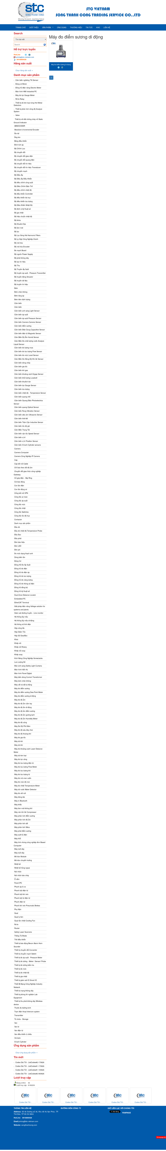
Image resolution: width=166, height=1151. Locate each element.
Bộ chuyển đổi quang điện (24, 160)
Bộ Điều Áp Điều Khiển (23, 178)
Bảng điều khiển (20, 141)
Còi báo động (19, 482)
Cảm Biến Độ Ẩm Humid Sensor (26, 337)
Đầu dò (17, 527)
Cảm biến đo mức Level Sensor (26, 355)
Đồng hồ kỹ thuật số (22, 591)
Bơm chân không (20, 292)
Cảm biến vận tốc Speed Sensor (26, 433)
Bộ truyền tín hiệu (21, 284)
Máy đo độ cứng (20, 722)
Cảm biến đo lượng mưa (23, 347)
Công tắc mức (19, 504)
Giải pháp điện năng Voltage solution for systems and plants (29, 608)
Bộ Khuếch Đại (20, 224)
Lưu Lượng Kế (19, 662)
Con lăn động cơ (20, 489)
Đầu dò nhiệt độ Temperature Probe (28, 531)
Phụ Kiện (17, 909)
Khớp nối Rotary (20, 647)
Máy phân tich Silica (22, 827)
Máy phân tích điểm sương (24, 816)
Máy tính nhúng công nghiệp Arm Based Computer (29, 844)
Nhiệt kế (17, 864)
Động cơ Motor (21, 84)
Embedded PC (20, 598)
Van (15, 1023)
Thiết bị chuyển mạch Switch (25, 953)
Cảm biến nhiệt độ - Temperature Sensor (30, 393)
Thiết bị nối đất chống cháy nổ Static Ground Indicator (28, 121)
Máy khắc (18, 804)
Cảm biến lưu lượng (22, 389)
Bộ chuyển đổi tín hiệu (22, 163)
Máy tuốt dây (19, 849)
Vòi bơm (17, 1038)
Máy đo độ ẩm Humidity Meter (26, 718)
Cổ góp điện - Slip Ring (23, 478)
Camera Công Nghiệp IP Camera (27, 456)
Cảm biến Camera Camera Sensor (27, 322)
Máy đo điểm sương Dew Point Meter (28, 692)
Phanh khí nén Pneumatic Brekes (27, 905)
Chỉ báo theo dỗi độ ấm (23, 467)
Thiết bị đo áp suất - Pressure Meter (28, 957)
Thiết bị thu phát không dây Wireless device (28, 1003)
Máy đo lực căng (20, 759)
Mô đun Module (20, 856)
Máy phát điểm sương (22, 831)
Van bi (16, 1026)
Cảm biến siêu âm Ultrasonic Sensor (28, 414)
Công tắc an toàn (21, 497)
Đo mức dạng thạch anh (23, 553)
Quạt (16, 913)
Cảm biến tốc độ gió (22, 426)
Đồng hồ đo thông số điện (24, 583)
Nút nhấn (17, 871)
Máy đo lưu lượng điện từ (24, 763)
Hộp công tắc (19, 628)
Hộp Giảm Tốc (20, 632)
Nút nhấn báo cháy (21, 875)
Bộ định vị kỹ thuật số (22, 209)
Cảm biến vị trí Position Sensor (26, 441)
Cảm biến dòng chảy (22, 362)
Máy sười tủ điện (20, 834)
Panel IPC (18, 883)
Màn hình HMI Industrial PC (26, 91)
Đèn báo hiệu (19, 542)
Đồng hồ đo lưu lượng (22, 576)
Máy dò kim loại (20, 755)
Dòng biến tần (19, 557)
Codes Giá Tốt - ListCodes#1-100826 (29, 1070)
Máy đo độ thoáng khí (22, 733)
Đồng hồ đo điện (20, 568)
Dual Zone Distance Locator (25, 595)
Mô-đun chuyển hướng (23, 860)
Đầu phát (17, 538)
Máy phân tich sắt (21, 823)
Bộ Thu (17, 265)
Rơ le (16, 924)
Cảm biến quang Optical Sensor (26, 407)
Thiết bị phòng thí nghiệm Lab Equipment (25, 996)
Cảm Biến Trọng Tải (22, 430)
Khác (16, 639)
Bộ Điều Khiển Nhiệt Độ (23, 205)
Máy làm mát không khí (23, 808)
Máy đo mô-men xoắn (22, 778)
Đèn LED (17, 546)
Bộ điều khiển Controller (23, 194)
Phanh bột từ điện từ (22, 898)
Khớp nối (17, 643)
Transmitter (18, 1015)
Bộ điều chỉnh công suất (23, 182)
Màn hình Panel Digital (23, 673)
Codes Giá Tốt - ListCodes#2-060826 (29, 1073)
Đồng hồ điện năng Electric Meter (28, 87)
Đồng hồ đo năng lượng (23, 580)
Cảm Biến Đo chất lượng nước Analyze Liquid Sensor (29, 342)
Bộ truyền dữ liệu (20, 280)
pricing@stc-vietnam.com (25, 57)
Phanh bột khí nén (21, 894)
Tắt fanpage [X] (161, 1137)
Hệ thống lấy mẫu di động (24, 620)
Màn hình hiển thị (21, 669)
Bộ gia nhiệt (18, 212)
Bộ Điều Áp (18, 175)
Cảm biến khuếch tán (22, 381)
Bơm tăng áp (19, 295)
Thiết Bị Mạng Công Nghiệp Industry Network (28, 985)
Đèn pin (17, 549)
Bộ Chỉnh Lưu (19, 148)
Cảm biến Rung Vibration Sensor (27, 411)
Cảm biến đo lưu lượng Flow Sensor (28, 351)
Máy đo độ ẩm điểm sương (24, 711)
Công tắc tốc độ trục (22, 515)
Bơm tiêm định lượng (22, 299)
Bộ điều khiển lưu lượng (23, 201)
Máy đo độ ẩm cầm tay (23, 703)
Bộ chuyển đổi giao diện (23, 156)
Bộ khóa (17, 220)
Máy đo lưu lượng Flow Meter (25, 767)
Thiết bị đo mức (20, 969)
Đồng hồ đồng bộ (21, 587)
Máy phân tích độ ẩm (22, 819)
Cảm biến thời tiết (21, 418)
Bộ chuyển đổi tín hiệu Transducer (27, 167)
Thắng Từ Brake (20, 935)
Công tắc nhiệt (20, 508)
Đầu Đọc (17, 534)
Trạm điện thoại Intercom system (27, 1011)
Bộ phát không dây (21, 258)
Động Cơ (17, 561)
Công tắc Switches (21, 512)
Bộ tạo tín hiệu (20, 261)
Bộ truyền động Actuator (23, 277)
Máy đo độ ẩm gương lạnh (24, 715)
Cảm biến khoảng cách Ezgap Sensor (28, 374)
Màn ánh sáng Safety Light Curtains (28, 666)
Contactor (18, 519)
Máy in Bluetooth (20, 801)
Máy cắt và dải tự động (23, 684)
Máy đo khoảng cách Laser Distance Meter (28, 750)
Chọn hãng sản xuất (24, 70)
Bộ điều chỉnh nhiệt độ (23, 190)
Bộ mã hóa (18, 243)
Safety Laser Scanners (23, 932)
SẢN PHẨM (46, 27)
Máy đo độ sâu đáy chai (23, 730)
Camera (17, 448)
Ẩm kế (16, 133)
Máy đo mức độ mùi (22, 782)
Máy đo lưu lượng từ (22, 774)
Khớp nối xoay (19, 650)
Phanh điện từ (19, 902)
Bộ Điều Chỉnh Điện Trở (23, 186)
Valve (17, 115)
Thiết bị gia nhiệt (20, 976)
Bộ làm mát (18, 228)
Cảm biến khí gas (21, 370)
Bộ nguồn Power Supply (23, 254)
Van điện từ (18, 1030)
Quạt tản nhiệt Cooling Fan (24, 920)
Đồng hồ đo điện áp (22, 572)
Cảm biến (18, 303)
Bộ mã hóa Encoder (22, 246)
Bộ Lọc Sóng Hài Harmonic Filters (27, 235)
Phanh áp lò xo (20, 886)
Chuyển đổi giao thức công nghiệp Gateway (27, 473)
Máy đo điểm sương (22, 688)
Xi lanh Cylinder (20, 1041)
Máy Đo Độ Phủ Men (22, 726)
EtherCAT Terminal (21, 602)
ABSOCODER (19, 126)
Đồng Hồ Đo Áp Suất (22, 565)
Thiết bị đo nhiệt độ (21, 972)
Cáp (15, 460)
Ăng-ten (17, 137)
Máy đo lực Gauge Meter (25, 95)
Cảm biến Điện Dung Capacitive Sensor (29, 329)
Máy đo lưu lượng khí (22, 770)
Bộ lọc (16, 231)
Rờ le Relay (19, 99)
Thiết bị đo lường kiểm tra (24, 965)
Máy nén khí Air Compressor (25, 812)
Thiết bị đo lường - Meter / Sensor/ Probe (30, 961)
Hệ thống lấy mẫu (21, 616)
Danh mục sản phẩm (22, 523)
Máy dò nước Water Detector (25, 789)
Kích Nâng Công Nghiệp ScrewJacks (28, 658)
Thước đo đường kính (22, 1008)
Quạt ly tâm (18, 917)
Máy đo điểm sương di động (25, 696)
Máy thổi (17, 838)
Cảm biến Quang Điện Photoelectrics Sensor (28, 402)
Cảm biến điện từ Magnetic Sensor (27, 333)
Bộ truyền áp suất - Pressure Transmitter (30, 273)
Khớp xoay (18, 654)
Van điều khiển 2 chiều (23, 1034)
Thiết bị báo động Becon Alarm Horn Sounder (28, 945)
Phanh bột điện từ (21, 890)
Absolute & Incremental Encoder (26, 129)
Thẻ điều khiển (20, 939)
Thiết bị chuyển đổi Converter (25, 950)
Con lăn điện (19, 485)
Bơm (16, 288)
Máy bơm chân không (22, 681)
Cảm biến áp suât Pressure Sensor (27, 318)
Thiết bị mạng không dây (23, 990)
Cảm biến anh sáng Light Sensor (27, 311)
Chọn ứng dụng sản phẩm (26, 1052)
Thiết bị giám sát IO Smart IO (25, 980)
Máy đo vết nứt (20, 793)
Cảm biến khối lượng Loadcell (25, 378)
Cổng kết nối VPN (21, 493)
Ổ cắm (16, 879)
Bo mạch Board (20, 250)
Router (17, 928)
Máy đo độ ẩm (19, 699)
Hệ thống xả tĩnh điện (22, 624)
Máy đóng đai (19, 797)
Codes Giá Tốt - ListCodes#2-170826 (29, 1062)
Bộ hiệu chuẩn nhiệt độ (23, 216)
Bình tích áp (19, 144)
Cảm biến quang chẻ (22, 396)
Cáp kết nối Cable (21, 463)
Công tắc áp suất (20, 500)
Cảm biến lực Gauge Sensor (25, 385)
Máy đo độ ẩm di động (23, 707)
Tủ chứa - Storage (21, 1019)
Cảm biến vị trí (20, 437)
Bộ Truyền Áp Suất (21, 269)
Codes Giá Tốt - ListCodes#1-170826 (29, 1066)
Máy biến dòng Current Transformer (28, 677)
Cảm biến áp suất (21, 314)
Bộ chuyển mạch (20, 171)
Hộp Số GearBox (20, 635)
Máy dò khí (18, 741)
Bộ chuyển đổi (19, 152)
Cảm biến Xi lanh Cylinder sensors (27, 445)
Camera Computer (21, 452)
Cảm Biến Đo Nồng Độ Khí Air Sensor (28, 359)
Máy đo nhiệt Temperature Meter (27, 785)
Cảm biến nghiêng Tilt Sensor (26, 80)
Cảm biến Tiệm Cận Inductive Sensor (28, 422)
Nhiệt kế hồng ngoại (22, 868)
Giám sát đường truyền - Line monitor (28, 613)
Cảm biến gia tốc (20, 366)
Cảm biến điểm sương (22, 326)
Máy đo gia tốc (20, 737)
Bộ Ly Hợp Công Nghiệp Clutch (26, 239)
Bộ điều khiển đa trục (22, 197)
